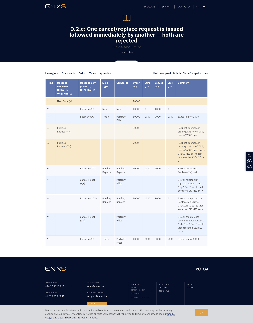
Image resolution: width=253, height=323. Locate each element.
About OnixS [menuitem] (164, 284)
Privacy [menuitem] (190, 284)
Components (68, 73)
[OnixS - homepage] (55, 6)
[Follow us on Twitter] (198, 269)
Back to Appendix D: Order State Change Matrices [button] (180, 73)
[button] (57, 73)
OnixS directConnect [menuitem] (138, 289)
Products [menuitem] (149, 6)
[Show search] (198, 6)
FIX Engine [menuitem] (136, 294)
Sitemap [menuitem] (190, 288)
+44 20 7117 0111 (55, 286)
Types (92, 73)
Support (91, 304)
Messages (50, 73)
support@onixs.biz (97, 296)
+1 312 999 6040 (55, 296)
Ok (201, 312)
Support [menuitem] (166, 6)
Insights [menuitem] (163, 288)
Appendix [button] (104, 73)
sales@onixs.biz (95, 286)
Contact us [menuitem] (184, 6)
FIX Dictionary (128, 52)
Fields (82, 73)
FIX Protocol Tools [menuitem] (140, 297)
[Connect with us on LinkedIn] (205, 269)
